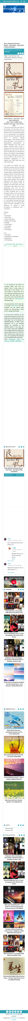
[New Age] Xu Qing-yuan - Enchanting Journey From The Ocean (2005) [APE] (14, 732)
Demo (20, 244)
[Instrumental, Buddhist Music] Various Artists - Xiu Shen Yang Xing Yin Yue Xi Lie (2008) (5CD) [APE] (14, 978)
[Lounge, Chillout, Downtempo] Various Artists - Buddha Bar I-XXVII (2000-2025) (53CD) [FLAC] (14, 931)
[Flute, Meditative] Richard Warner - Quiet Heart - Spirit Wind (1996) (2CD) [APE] (14, 45)
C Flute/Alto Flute (11, 56)
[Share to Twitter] (23, 53)
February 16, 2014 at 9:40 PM (14, 565)
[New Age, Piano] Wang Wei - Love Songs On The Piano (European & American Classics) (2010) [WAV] (14, 906)
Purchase (9, 244)
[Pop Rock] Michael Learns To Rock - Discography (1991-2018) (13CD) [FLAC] (14, 635)
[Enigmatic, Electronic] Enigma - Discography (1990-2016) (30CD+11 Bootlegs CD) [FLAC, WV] (14, 659)
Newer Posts (8, 475)
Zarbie (9, 538)
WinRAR (12, 341)
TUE (10, 50)
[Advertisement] (14, 27)
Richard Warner (8, 59)
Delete (12, 560)
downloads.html (19, 298)
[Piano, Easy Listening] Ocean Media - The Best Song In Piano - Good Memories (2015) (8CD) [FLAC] (14, 684)
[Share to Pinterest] (20, 53)
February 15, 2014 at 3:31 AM (14, 540)
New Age (20, 57)
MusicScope (12, 339)
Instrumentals (7, 57)
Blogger (14, 1019)
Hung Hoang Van (14, 1018)
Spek (18, 339)
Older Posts (19, 475)
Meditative (14, 57)
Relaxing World (13, 1014)
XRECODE (18, 341)
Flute (18, 56)
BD (14, 244)
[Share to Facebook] (18, 53)
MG (17, 244)
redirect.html (14, 305)
